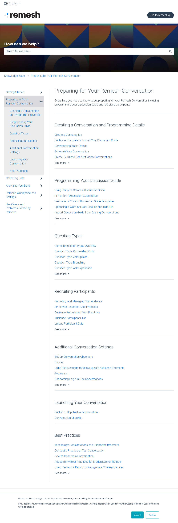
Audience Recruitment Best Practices (77, 312)
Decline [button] (152, 514)
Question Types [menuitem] (19, 133)
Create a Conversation (68, 134)
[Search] (170, 51)
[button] (41, 92)
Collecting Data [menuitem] (15, 178)
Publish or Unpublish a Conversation (76, 412)
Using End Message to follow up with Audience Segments (89, 368)
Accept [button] (137, 514)
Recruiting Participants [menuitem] (23, 140)
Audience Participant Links (70, 318)
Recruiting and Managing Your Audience (78, 301)
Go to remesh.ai (160, 15)
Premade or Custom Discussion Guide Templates (84, 201)
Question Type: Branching (70, 262)
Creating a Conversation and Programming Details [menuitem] (25, 112)
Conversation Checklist (68, 417)
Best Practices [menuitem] (19, 170)
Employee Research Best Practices (76, 306)
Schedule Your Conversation (72, 151)
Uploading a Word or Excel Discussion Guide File (84, 207)
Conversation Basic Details (71, 146)
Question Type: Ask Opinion (71, 257)
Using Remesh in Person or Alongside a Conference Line (89, 467)
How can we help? (21, 44)
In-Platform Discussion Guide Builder (77, 195)
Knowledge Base (14, 75)
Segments (61, 373)
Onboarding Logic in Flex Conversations (79, 379)
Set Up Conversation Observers (74, 356)
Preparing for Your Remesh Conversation (55, 75)
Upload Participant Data (69, 323)
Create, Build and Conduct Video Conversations (83, 157)
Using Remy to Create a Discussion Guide (80, 190)
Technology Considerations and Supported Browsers (87, 445)
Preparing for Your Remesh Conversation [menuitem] (19, 101)
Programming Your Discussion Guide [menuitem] (21, 124)
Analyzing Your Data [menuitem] (18, 185)
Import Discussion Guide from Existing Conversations (87, 212)
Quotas (59, 362)
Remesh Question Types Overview (75, 245)
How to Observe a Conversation (74, 456)
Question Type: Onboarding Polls (74, 251)
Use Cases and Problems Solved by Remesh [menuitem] (18, 208)
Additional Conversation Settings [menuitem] (24, 150)
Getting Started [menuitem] (15, 92)
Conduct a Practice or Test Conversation (79, 450)
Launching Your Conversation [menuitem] (19, 161)
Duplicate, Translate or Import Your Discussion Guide (86, 140)
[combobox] (85, 51)
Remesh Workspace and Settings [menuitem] (21, 194)
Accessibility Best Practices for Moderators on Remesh (88, 461)
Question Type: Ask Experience (73, 268)
